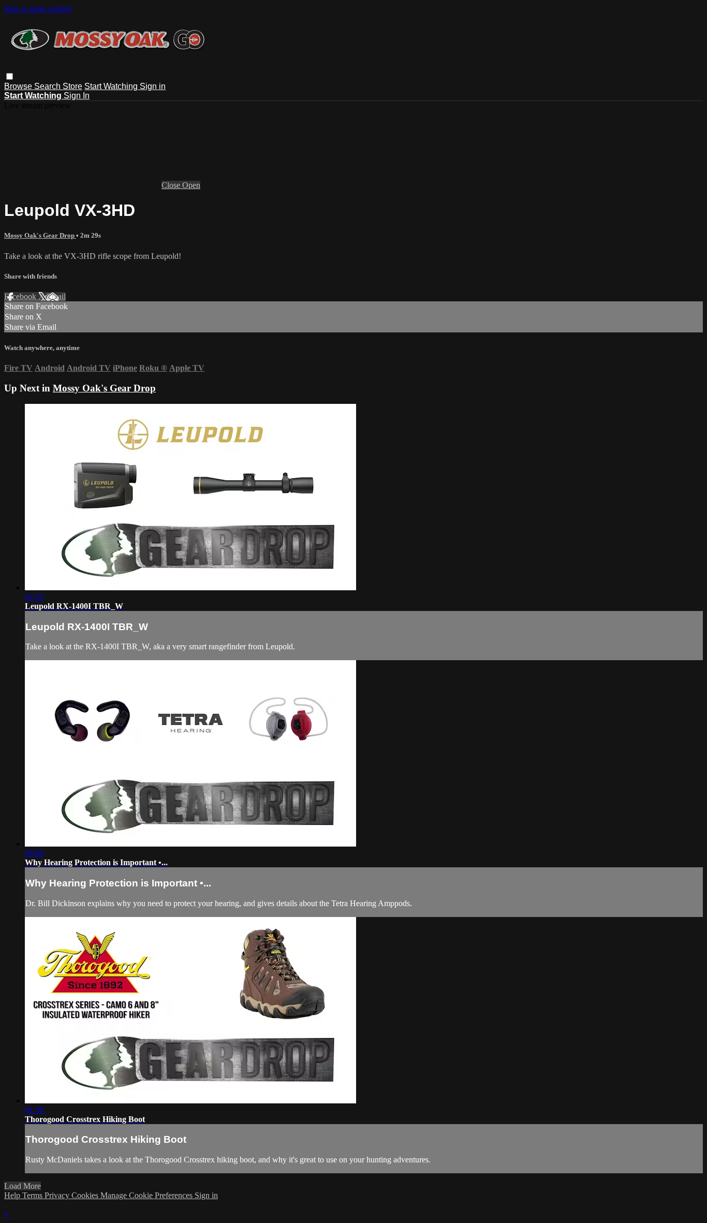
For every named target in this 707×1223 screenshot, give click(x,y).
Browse (19, 86)
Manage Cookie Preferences (147, 1195)
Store (72, 86)
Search (48, 86)
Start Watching (112, 86)
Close (171, 185)
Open (191, 185)
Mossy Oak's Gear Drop (40, 235)
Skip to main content (37, 8)
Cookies (85, 1195)
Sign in (153, 86)
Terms (33, 1195)
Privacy (58, 1195)
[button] (9, 76)
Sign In (77, 95)
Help (13, 1195)
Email (56, 296)
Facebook (21, 296)
